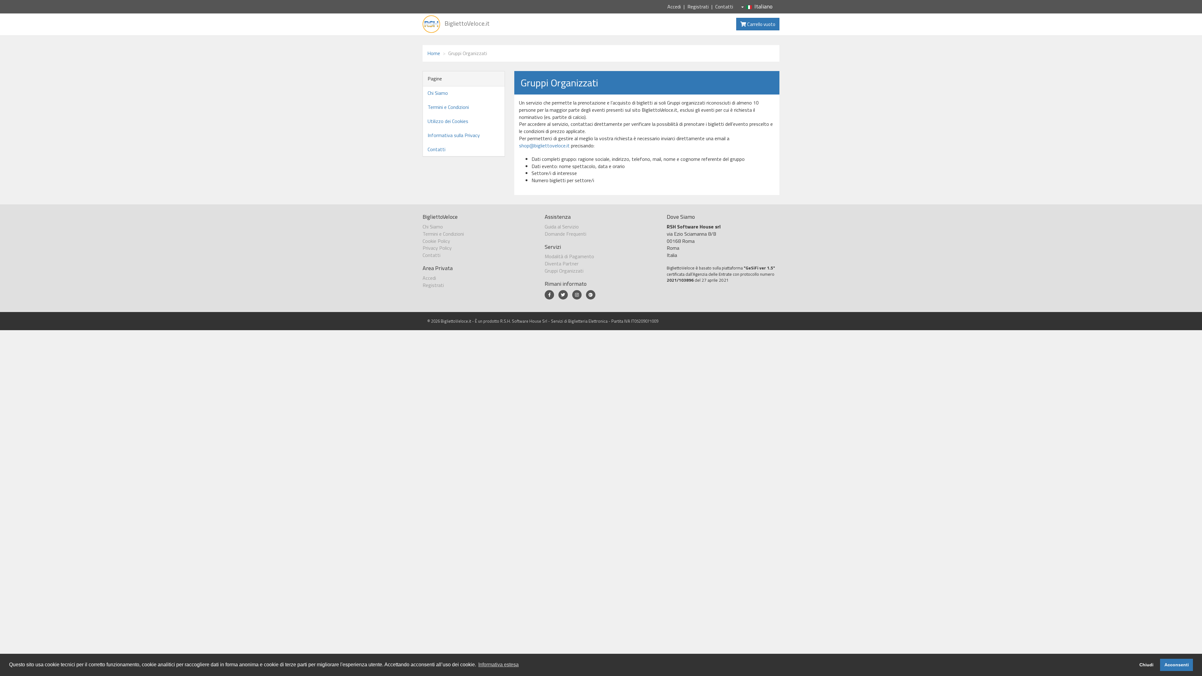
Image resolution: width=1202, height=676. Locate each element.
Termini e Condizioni (448, 107)
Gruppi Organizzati (564, 270)
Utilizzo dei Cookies (448, 121)
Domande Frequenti (565, 234)
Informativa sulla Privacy (454, 135)
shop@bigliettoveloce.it (544, 145)
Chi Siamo (438, 93)
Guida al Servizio (562, 226)
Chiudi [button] (1146, 664)
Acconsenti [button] (1176, 664)
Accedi (674, 6)
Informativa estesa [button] (498, 664)
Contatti (724, 6)
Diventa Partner (561, 263)
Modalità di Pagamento (569, 256)
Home (433, 53)
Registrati (698, 6)
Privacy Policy (437, 248)
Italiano (763, 6)
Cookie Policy (436, 241)
